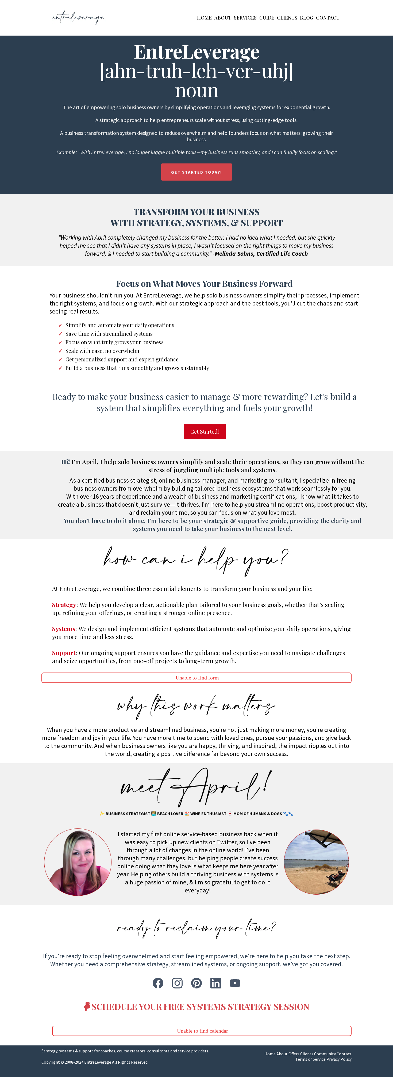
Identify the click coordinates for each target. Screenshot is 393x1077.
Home (204, 17)
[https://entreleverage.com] (79, 18)
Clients (287, 17)
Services (245, 17)
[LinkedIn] (215, 983)
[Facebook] (158, 983)
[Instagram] (177, 983)
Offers (293, 1053)
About (222, 17)
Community (325, 1053)
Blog (306, 17)
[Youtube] (235, 983)
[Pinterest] (196, 983)
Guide (266, 17)
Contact (328, 17)
